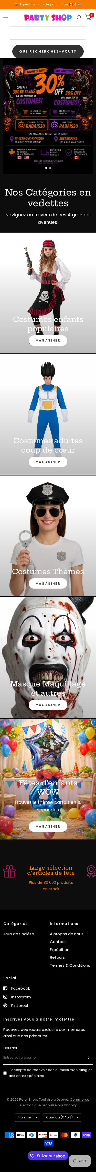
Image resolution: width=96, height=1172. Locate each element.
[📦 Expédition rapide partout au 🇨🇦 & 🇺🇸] (48, 4)
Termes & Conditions (70, 965)
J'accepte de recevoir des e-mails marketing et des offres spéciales (50, 1072)
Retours (57, 957)
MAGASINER (48, 340)
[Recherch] (79, 17)
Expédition (59, 949)
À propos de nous (66, 934)
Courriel (10, 1048)
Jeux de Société (18, 934)
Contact (58, 941)
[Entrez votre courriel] (88, 1058)
